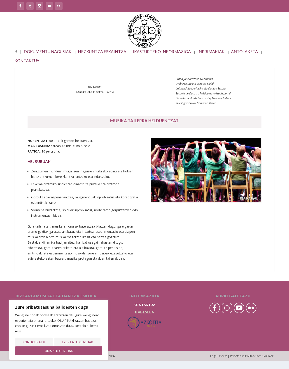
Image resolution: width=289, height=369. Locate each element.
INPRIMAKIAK (210, 52)
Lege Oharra (218, 356)
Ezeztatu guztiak (77, 342)
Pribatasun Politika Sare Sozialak (251, 356)
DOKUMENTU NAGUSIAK (47, 52)
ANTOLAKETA (244, 52)
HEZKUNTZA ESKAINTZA (102, 52)
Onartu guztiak (59, 351)
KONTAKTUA (26, 61)
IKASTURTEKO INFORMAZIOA (162, 52)
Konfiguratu (34, 342)
